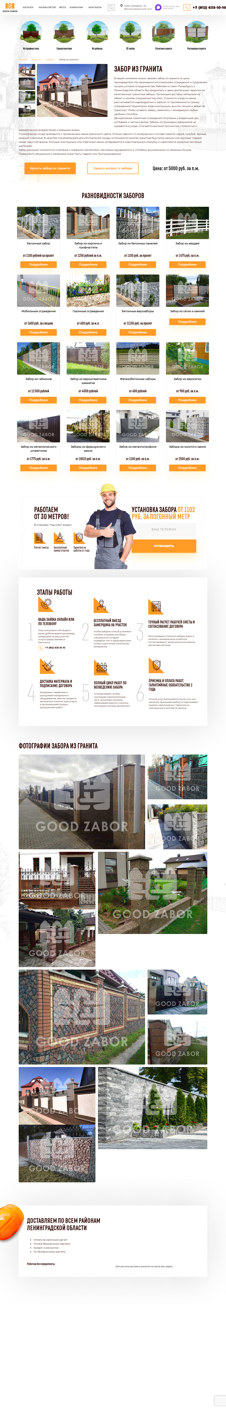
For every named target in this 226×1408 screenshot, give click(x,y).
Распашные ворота (196, 48)
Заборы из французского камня (88, 448)
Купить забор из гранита (50, 168)
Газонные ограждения (88, 311)
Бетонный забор (38, 243)
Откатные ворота (163, 48)
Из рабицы (97, 48)
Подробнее (38, 264)
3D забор (130, 48)
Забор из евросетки (187, 379)
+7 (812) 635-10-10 (209, 7)
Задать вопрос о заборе (113, 168)
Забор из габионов (38, 379)
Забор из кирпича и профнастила (88, 245)
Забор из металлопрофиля (138, 446)
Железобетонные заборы (138, 379)
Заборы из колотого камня (187, 446)
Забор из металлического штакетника (38, 448)
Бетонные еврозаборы (138, 311)
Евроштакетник (64, 48)
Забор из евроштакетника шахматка (88, 381)
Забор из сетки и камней (187, 311)
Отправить (164, 546)
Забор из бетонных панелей (138, 243)
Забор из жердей (187, 243)
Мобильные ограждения (39, 311)
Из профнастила (31, 48)
